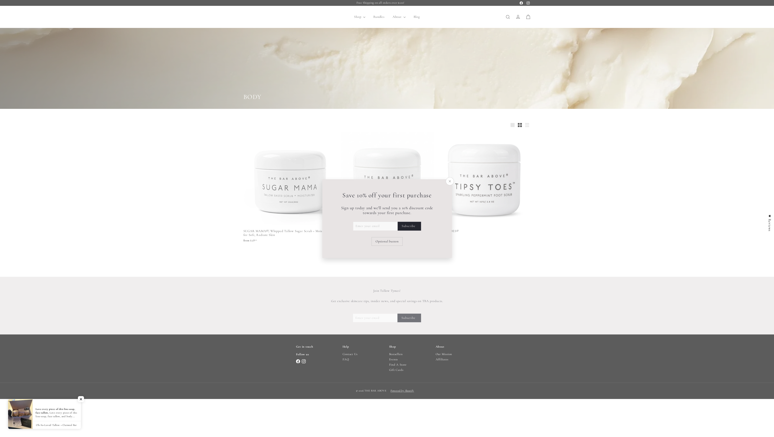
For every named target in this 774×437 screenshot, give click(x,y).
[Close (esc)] (450, 181)
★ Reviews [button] (770, 222)
